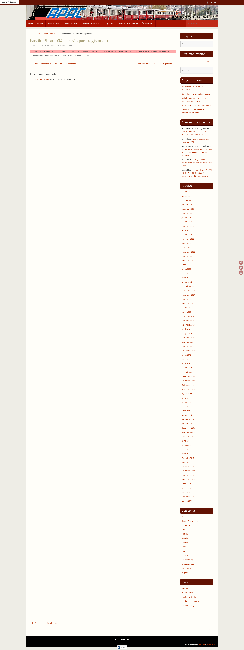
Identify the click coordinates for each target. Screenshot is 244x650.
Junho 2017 (186, 445)
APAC (184, 516)
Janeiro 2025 (187, 204)
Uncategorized (188, 564)
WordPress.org (188, 605)
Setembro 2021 (188, 303)
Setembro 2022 (188, 260)
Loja (183, 529)
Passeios (185, 551)
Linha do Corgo (76, 55)
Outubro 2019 (188, 346)
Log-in (5, 2)
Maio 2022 (186, 273)
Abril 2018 (186, 410)
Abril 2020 (186, 329)
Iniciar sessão (187, 592)
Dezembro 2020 (188, 316)
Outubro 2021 (188, 299)
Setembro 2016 (188, 479)
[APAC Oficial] (208, 2)
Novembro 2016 (188, 471)
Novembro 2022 (188, 252)
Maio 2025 (186, 196)
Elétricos (66, 55)
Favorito (89, 55)
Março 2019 (187, 368)
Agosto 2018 (187, 393)
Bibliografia (58, 55)
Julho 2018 (186, 398)
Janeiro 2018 (187, 423)
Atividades (49, 55)
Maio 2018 (186, 406)
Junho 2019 (186, 355)
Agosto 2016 (187, 484)
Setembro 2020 (188, 325)
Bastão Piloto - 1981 (50, 34)
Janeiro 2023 (187, 243)
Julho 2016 (186, 488)
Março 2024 (187, 222)
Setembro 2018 (188, 389)
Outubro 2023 (188, 226)
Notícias (185, 534)
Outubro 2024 (188, 213)
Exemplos (186, 525)
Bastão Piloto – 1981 (190, 521)
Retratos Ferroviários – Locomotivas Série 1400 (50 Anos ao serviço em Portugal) (197, 152)
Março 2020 (187, 333)
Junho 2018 (186, 402)
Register (13, 2)
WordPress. (211, 645)
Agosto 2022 (187, 265)
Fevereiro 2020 (188, 338)
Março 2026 (187, 192)
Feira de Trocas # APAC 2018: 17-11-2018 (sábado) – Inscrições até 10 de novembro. (197, 173)
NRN (184, 547)
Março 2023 (187, 235)
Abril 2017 (186, 453)
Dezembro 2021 (188, 290)
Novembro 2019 (188, 342)
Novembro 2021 (188, 295)
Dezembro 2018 (188, 376)
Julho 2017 (186, 441)
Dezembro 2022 (188, 247)
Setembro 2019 (188, 350)
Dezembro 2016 (188, 466)
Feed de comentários (191, 601)
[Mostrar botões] (122, 648)
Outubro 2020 (188, 320)
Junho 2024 (186, 217)
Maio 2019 (186, 359)
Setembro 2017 (188, 436)
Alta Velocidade (38, 55)
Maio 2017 (186, 449)
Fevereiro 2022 (188, 286)
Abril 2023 (186, 230)
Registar (185, 588)
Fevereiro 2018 (188, 419)
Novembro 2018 (188, 381)
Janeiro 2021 (187, 312)
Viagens (185, 572)
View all (209, 61)
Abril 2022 (186, 277)
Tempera (201, 645)
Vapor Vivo (186, 568)
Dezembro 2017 (188, 428)
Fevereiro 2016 (188, 496)
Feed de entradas (189, 597)
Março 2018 (187, 415)
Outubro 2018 (188, 385)
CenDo (37, 34)
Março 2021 (187, 307)
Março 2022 (187, 282)
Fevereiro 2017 (188, 458)
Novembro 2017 (188, 432)
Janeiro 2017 (187, 462)
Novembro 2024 (188, 209)
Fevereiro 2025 (188, 200)
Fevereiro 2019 (188, 372)
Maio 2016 (186, 492)
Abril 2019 (186, 363)
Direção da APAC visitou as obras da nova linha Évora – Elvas (197, 162)
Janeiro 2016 (187, 501)
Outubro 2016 (188, 475)
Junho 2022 (186, 269)
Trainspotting (187, 559)
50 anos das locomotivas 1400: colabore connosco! (54, 64)
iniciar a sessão (43, 79)
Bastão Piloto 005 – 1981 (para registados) (155, 64)
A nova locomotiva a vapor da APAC (197, 105)
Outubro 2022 (188, 256)
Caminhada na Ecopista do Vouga (196, 94)
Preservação (187, 555)
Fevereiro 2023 (188, 239)
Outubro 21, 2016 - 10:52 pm (43, 45)
